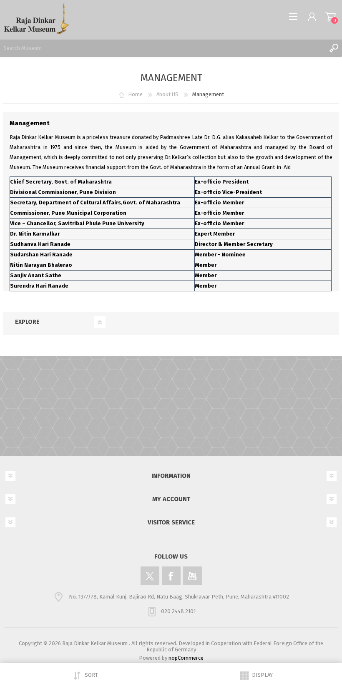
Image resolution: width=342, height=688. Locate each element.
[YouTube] (192, 575)
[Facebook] (171, 575)
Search (333, 48)
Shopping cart (330, 16)
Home (135, 94)
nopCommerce (186, 658)
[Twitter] (150, 575)
